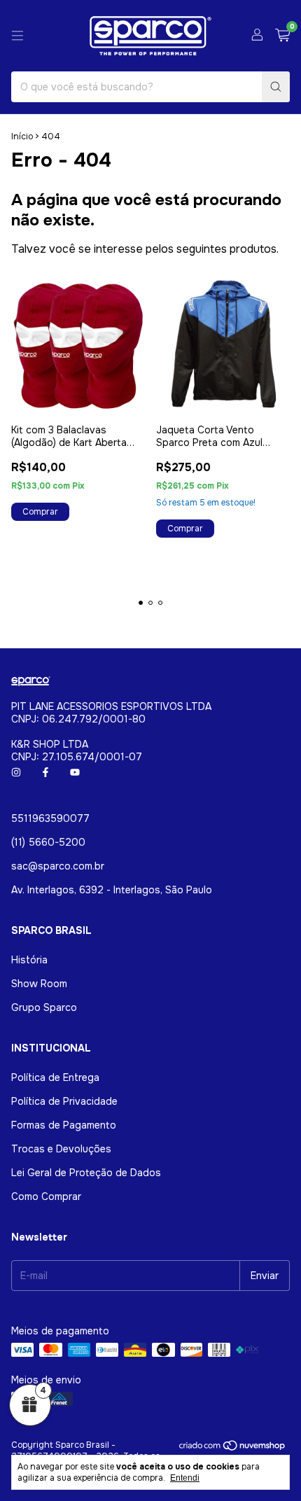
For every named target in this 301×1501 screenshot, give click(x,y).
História (29, 960)
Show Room (39, 983)
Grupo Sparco (44, 1007)
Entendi (185, 1478)
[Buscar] (276, 86)
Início (22, 136)
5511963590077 (50, 818)
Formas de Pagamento (63, 1125)
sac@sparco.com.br (57, 866)
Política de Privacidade (64, 1101)
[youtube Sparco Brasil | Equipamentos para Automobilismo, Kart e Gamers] (75, 772)
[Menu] (17, 35)
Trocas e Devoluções (61, 1149)
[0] (282, 36)
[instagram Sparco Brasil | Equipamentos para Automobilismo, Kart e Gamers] (16, 772)
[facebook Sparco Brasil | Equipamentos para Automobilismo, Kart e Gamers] (45, 772)
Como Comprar (46, 1196)
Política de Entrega (55, 1077)
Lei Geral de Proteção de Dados (86, 1172)
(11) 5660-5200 (48, 842)
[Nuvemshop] (232, 1448)
